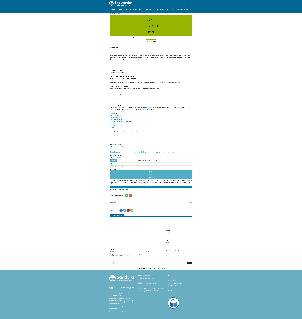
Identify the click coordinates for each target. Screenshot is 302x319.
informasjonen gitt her (159, 180)
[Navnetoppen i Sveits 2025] (159, 254)
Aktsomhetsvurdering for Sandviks (118, 312)
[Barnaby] (159, 233)
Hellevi (146, 107)
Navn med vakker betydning (117, 117)
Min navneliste (152, 41)
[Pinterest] (128, 210)
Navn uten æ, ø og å (115, 125)
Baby (134, 9)
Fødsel (128, 9)
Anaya (167, 240)
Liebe (124, 95)
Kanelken (190, 204)
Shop (173, 9)
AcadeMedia (123, 292)
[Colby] (129, 233)
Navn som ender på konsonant (118, 119)
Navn (140, 9)
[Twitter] (124, 210)
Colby (112, 249)
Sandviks (111, 287)
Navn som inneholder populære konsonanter (121, 121)
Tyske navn (112, 127)
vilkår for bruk (125, 189)
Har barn (151, 177)
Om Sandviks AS (172, 285)
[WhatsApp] (131, 210)
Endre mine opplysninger (174, 293)
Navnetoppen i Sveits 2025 (172, 251)
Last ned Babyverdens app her (117, 146)
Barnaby (168, 230)
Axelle (122, 107)
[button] (191, 3)
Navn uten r (113, 123)
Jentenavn (115, 13)
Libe (121, 95)
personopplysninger (114, 308)
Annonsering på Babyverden (175, 283)
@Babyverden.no (160, 268)
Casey (167, 220)
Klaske (111, 204)
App (168, 9)
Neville (188, 107)
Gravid (120, 9)
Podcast (162, 9)
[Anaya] (159, 243)
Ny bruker (170, 290)
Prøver (113, 9)
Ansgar (119, 107)
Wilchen (147, 109)
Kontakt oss (171, 288)
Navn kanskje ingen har (116, 115)
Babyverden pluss (182, 9)
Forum (155, 9)
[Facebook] (121, 210)
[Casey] (159, 223)
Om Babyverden (172, 280)
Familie (148, 9)
